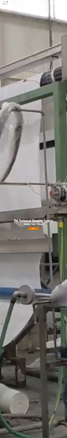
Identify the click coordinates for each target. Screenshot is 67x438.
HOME (50, 2)
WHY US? (33, 228)
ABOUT (54, 2)
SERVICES (58, 2)
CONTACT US (64, 2)
